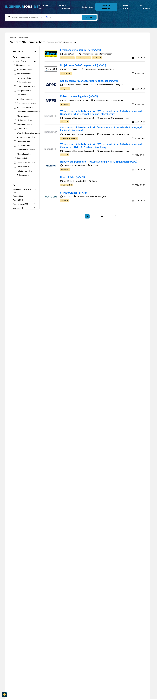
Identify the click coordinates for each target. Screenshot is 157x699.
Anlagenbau (23, 175)
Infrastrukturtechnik (26, 150)
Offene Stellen (23, 37)
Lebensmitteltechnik (26, 162)
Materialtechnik (24, 116)
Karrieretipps (86, 7)
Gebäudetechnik (24, 141)
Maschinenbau (24, 74)
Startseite (13, 37)
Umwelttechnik (23, 95)
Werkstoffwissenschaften (27, 112)
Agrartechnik (23, 158)
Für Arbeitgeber (145, 6)
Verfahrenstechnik (25, 99)
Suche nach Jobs (43, 6)
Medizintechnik (24, 120)
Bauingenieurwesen (26, 69)
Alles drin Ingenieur (24, 65)
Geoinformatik (23, 167)
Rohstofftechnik (24, 171)
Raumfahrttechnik (25, 107)
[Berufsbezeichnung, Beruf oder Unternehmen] (9, 17)
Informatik (22, 129)
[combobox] (11, 17)
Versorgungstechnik (26, 137)
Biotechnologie (24, 124)
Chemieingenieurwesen (27, 103)
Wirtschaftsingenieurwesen (27, 133)
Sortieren (18, 51)
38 (102, 216)
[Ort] (47, 17)
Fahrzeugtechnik (24, 78)
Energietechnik (24, 91)
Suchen (89, 17)
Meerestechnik (24, 154)
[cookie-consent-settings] (4, 694)
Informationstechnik (26, 86)
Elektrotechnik (24, 82)
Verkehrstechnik (24, 145)
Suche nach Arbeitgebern (64, 6)
